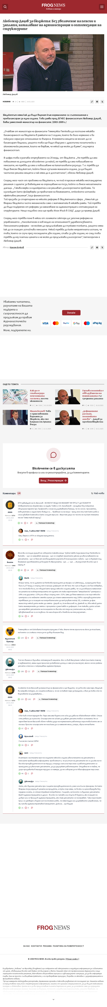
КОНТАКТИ (36, 946)
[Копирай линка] (92, 102)
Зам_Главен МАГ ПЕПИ (34, 531)
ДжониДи (10, 669)
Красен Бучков (17, 247)
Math (26, 578)
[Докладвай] (31, 523)
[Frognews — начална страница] (53, 927)
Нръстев (28, 736)
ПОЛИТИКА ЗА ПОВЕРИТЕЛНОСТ (68, 946)
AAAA (10, 512)
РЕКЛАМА (47, 946)
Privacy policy (72, 959)
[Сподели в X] (102, 102)
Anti (26, 753)
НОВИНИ (6, 101)
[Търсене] (5, 7)
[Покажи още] (53, 999)
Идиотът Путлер (10, 640)
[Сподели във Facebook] (97, 102)
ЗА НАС (26, 946)
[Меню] (102, 7)
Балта (10, 562)
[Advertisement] (53, 869)
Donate (71, 313)
